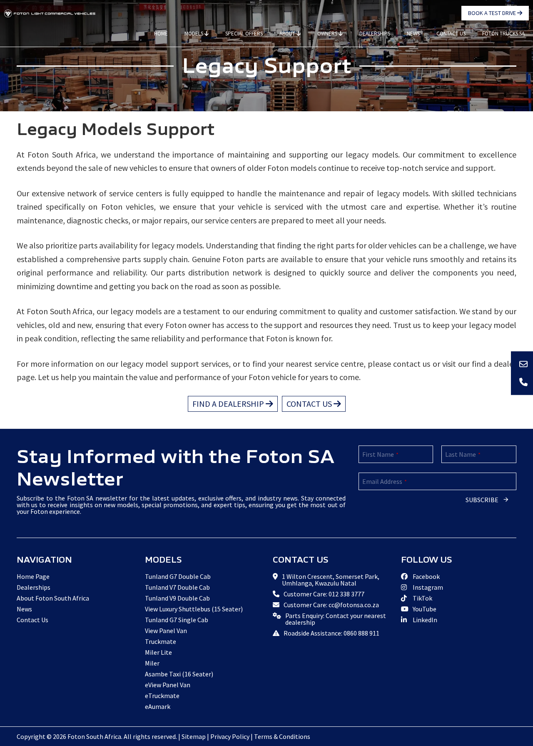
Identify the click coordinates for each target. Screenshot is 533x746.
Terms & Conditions (282, 736)
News (413, 33)
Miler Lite (158, 652)
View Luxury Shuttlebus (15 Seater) (194, 609)
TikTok (421, 598)
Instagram (427, 587)
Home (161, 33)
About (287, 33)
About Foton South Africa (53, 598)
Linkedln (424, 620)
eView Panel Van (167, 685)
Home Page (33, 576)
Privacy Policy (229, 736)
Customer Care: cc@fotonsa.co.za (331, 604)
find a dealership (229, 403)
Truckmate (160, 641)
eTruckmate (162, 695)
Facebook (425, 576)
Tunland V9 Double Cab (177, 598)
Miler (152, 663)
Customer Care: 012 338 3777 (324, 594)
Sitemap (194, 736)
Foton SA (50, 13)
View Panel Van (166, 630)
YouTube (423, 609)
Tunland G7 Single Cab (176, 620)
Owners (328, 33)
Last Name (463, 454)
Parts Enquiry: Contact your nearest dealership (335, 619)
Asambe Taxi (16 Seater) (179, 674)
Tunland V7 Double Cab (177, 587)
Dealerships (374, 33)
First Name (380, 454)
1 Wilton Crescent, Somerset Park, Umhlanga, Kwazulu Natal (330, 579)
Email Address (384, 481)
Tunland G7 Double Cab (178, 576)
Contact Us (451, 33)
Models (194, 33)
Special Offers (244, 33)
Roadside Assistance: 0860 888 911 (331, 633)
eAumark (157, 706)
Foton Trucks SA (503, 33)
